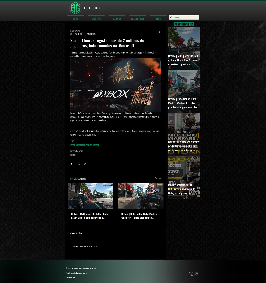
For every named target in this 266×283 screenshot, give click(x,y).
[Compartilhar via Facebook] (71, 163)
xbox (72, 145)
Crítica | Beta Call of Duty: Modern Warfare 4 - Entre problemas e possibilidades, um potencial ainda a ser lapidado (140, 215)
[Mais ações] (159, 32)
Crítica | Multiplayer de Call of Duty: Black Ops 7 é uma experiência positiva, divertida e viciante (89, 215)
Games (95, 145)
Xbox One (88, 145)
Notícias (73, 154)
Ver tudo (158, 178)
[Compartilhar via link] (85, 163)
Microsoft (79, 145)
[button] (96, 17)
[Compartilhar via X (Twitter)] (78, 163)
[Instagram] (196, 276)
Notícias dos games (76, 150)
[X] (191, 276)
